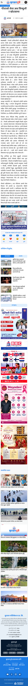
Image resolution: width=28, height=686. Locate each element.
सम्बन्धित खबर (5, 470)
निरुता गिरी (11, 670)
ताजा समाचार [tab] (7, 256)
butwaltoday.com (11, 680)
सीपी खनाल (22, 665)
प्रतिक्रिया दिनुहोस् (6, 248)
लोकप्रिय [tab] (20, 256)
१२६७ (18, 631)
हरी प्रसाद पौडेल (7, 665)
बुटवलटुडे (9, 18)
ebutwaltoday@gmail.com (15, 635)
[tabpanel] (14, 283)
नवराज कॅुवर (15, 665)
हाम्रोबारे (5, 653)
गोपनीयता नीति (20, 653)
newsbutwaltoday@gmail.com (14, 646)
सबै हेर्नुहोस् (14, 305)
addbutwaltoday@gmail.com (14, 650)
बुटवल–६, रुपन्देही (15, 637)
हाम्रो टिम (17, 669)
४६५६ (18, 628)
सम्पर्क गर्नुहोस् (12, 653)
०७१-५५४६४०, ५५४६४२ (15, 633)
